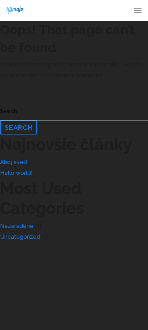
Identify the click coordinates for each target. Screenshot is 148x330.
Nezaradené (16, 226)
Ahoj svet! (13, 162)
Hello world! (16, 173)
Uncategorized (20, 236)
